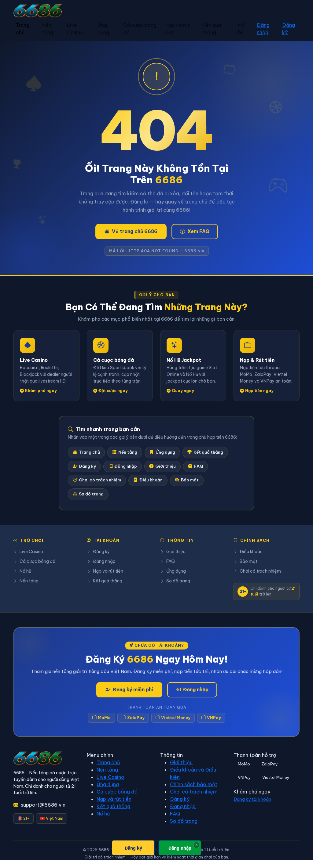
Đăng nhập (263, 28)
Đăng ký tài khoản (252, 799)
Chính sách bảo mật (193, 784)
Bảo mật (190, 480)
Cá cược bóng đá (139, 28)
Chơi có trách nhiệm (100, 480)
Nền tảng (47, 28)
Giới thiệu (165, 466)
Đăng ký (288, 28)
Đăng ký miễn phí (133, 689)
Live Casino (75, 28)
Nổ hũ (241, 28)
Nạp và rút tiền (177, 28)
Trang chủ (22, 28)
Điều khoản (151, 480)
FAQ (198, 466)
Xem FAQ (198, 231)
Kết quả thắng (211, 28)
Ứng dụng (103, 28)
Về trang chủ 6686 (134, 231)
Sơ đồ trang (91, 494)
